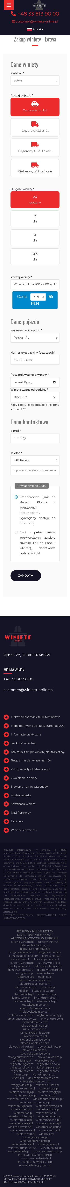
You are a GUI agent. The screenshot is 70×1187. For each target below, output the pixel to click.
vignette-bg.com (21, 1064)
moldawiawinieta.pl (20, 1015)
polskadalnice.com (35, 1022)
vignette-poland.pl (48, 1067)
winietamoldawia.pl (21, 1116)
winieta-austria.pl (47, 1085)
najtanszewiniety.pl (50, 1015)
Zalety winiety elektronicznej (30, 769)
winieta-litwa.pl (49, 1088)
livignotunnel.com (46, 997)
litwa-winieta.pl (24, 994)
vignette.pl (21, 1074)
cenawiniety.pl (51, 956)
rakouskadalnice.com (35, 1025)
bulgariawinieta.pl (49, 952)
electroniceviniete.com (35, 983)
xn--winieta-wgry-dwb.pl (35, 1165)
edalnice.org (26, 976)
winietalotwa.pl (46, 1113)
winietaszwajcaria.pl (49, 1127)
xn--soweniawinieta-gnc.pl (35, 1155)
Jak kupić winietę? (23, 743)
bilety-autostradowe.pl (35, 949)
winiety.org (46, 1134)
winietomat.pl (26, 1134)
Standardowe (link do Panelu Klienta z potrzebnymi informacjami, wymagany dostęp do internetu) (37, 510)
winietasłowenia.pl (22, 1130)
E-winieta (17, 821)
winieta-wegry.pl (49, 1092)
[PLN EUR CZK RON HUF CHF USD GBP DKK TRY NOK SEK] (38, 297)
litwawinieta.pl (47, 994)
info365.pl (22, 990)
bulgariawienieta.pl (21, 952)
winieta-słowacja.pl (22, 1092)
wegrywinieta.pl (21, 1085)
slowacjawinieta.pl (49, 1046)
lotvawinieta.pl (23, 1001)
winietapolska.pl (21, 1120)
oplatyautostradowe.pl (22, 1018)
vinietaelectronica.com (43, 1078)
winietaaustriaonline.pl (48, 1099)
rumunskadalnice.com (35, 1032)
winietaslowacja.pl (49, 1123)
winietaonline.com (50, 1116)
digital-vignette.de (49, 970)
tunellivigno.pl (22, 1060)
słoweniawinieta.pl (50, 1057)
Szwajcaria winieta (23, 804)
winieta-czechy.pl (23, 1088)
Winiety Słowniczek (24, 830)
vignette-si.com (48, 1071)
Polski (37, 29)
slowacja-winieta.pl (21, 1046)
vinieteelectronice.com (35, 1081)
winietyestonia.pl (22, 1144)
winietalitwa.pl (23, 1113)
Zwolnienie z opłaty (24, 778)
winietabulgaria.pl (20, 1106)
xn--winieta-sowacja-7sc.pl (35, 1162)
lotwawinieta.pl (47, 1001)
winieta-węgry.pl (26, 1095)
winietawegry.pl (49, 1130)
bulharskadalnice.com (23, 956)
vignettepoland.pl (44, 1074)
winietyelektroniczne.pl (35, 1141)
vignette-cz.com (48, 1064)
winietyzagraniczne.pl (22, 1148)
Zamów (24, 575)
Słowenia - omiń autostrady (29, 786)
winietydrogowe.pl (35, 1137)
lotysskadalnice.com (35, 1004)
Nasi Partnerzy (21, 812)
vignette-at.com (46, 1060)
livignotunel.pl (21, 997)
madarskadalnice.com (35, 1008)
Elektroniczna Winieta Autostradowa (35, 717)
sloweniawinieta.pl (35, 1050)
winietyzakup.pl (51, 1148)
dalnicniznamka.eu (20, 970)
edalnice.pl (45, 976)
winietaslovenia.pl (21, 1123)
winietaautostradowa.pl (35, 1102)
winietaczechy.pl (22, 1109)
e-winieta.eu (45, 973)
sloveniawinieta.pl (35, 1036)
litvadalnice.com (43, 990)
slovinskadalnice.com (35, 1043)
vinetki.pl (18, 1078)
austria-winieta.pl (22, 942)
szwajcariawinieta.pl (21, 1057)
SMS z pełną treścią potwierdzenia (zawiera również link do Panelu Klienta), (37, 542)
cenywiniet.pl (20, 959)
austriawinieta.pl (48, 942)
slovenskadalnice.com (35, 1039)
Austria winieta (21, 795)
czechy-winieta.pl (22, 963)
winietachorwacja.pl (49, 1106)
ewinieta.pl (48, 987)
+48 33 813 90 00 (37, 14)
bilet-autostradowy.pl (35, 945)
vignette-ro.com (22, 1071)
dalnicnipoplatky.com (48, 966)
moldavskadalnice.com (35, 1011)
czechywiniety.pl (19, 966)
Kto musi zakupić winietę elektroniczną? (38, 752)
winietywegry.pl (48, 1144)
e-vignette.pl (24, 973)
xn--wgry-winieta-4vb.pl (35, 1158)
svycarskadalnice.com (35, 1053)
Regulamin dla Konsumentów (31, 760)
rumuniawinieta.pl (35, 1029)
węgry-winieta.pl (19, 1151)
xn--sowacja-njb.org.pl (47, 1151)
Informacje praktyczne (26, 734)
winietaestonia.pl (48, 1109)
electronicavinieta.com (35, 980)
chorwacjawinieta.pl (46, 959)
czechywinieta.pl (49, 963)
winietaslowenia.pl (20, 1127)
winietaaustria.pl (18, 1099)
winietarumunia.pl (48, 1120)
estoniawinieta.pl (26, 987)
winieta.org (47, 1095)
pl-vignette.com (52, 1018)
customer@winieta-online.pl (36, 21)
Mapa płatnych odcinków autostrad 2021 (38, 726)
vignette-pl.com (21, 1067)
